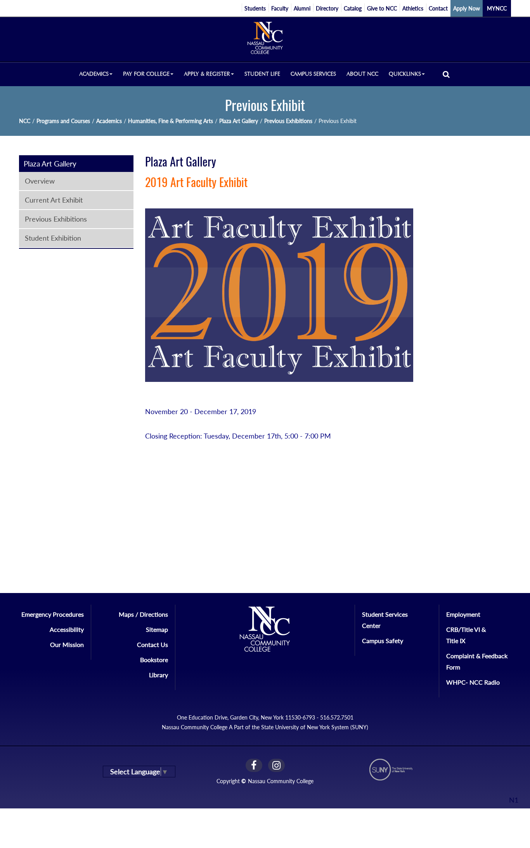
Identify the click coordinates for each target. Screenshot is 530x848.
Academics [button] (94, 74)
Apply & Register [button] (207, 74)
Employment (463, 614)
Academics (109, 121)
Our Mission (67, 644)
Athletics (412, 8)
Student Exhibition (53, 238)
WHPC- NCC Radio (473, 682)
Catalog (353, 8)
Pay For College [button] (146, 74)
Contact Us (152, 644)
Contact (438, 8)
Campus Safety (382, 640)
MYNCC (496, 8)
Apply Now (466, 8)
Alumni (302, 8)
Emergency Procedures (52, 614)
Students (255, 8)
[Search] (446, 74)
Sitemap (157, 629)
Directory (327, 8)
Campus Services (313, 74)
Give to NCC (382, 8)
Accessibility (67, 629)
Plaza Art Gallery (238, 121)
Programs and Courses (63, 121)
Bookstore (154, 659)
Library (158, 674)
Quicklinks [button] (405, 74)
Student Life (262, 74)
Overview (40, 181)
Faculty (279, 8)
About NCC (362, 74)
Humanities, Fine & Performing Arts (170, 121)
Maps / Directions (143, 614)
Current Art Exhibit (54, 200)
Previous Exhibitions (288, 121)
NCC (24, 121)
